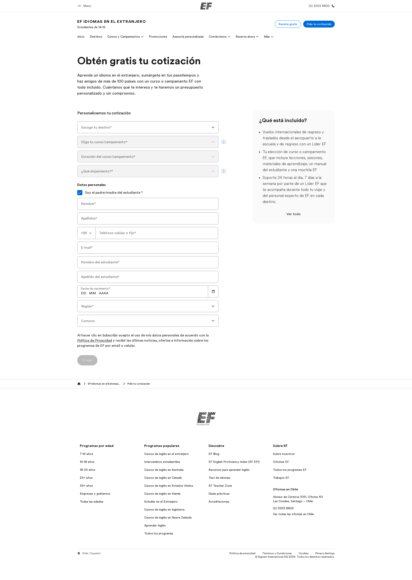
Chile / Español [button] (91, 553)
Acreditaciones (219, 501)
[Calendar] (213, 291)
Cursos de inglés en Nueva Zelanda (168, 517)
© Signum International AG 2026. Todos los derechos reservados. (295, 556)
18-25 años (87, 469)
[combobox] (147, 127)
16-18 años (87, 461)
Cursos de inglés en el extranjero (166, 454)
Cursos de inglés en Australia (163, 469)
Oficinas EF (281, 461)
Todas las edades (91, 501)
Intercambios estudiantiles (162, 461)
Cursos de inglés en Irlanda (162, 493)
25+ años (86, 477)
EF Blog (214, 454)
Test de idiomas (219, 477)
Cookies (304, 553)
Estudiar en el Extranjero (161, 501)
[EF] (206, 6)
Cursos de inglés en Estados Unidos (168, 485)
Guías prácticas (219, 493)
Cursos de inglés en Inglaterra (164, 509)
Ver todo (293, 214)
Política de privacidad (242, 553)
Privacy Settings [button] (325, 553)
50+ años (86, 485)
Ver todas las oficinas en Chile (293, 514)
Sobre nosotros (284, 454)
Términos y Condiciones (277, 553)
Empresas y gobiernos (95, 493)
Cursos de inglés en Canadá (163, 477)
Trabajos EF (281, 477)
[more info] (223, 142)
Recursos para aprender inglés (229, 469)
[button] (85, 6)
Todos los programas (158, 533)
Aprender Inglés (155, 525)
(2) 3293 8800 (283, 508)
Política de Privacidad (94, 340)
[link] (111, 24)
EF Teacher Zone (220, 485)
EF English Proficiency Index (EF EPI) (234, 461)
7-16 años (86, 454)
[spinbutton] (83, 293)
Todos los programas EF (289, 469)
